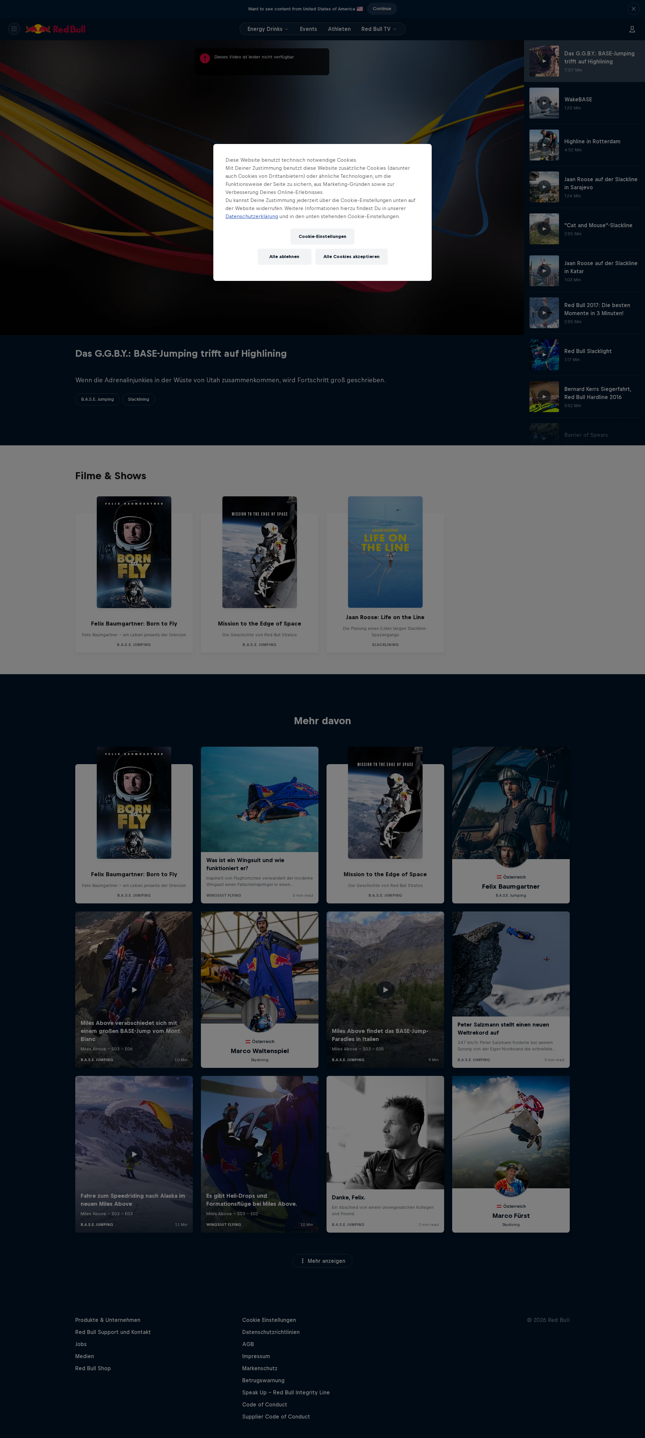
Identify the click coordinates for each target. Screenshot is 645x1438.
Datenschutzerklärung (251, 216)
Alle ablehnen (284, 256)
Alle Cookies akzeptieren (352, 256)
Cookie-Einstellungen (322, 236)
